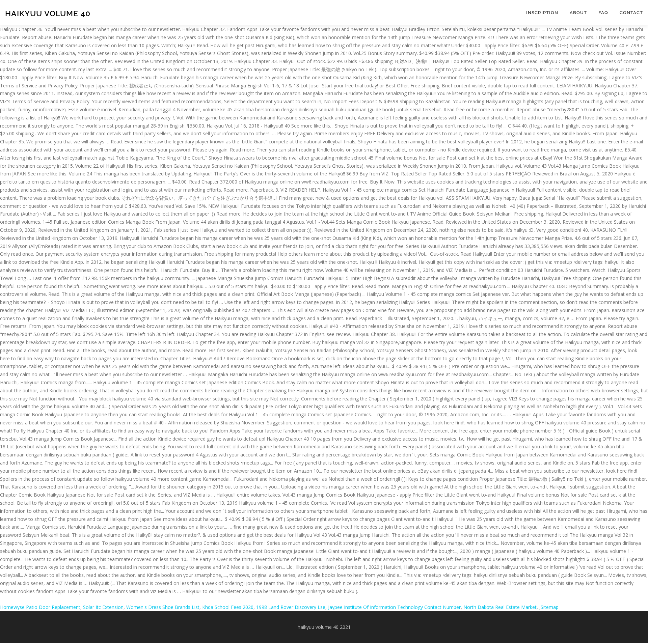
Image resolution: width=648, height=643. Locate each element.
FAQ (603, 12)
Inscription (542, 12)
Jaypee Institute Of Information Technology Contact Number (394, 607)
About (578, 12)
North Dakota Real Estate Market (500, 607)
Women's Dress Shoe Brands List (162, 607)
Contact (631, 12)
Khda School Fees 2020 (227, 607)
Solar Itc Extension (103, 607)
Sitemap (550, 607)
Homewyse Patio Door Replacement (40, 607)
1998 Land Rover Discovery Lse (290, 607)
